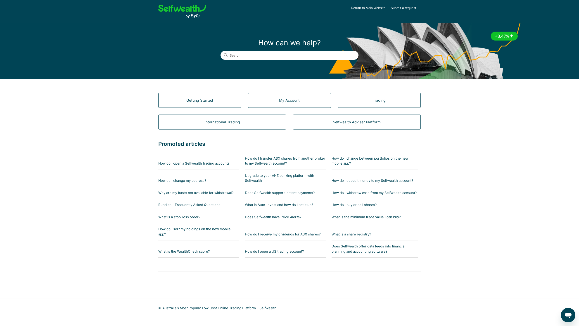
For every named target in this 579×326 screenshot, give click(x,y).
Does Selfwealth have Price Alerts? (273, 217)
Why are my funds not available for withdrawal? (196, 193)
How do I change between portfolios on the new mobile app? (370, 161)
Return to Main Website (368, 8)
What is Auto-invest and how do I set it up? (279, 205)
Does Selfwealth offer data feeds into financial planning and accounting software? (368, 249)
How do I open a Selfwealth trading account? (194, 163)
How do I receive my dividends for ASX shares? (283, 234)
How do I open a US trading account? (274, 251)
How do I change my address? (182, 180)
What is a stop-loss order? (179, 217)
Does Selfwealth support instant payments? (280, 193)
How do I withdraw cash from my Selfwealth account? (374, 193)
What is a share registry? (351, 234)
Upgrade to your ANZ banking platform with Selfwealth (279, 178)
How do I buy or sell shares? (354, 205)
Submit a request (403, 8)
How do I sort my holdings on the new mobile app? (194, 231)
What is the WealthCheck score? (184, 251)
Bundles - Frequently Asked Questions (189, 205)
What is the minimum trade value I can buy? (366, 217)
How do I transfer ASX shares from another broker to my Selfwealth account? (285, 161)
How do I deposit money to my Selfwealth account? (372, 180)
